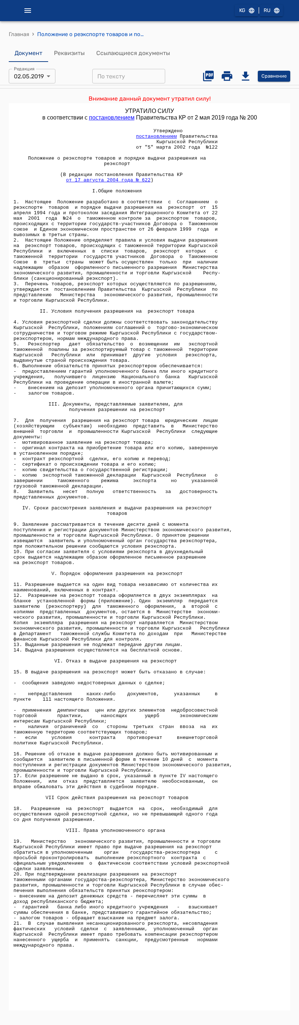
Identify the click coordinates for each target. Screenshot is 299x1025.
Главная (19, 34)
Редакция (24, 68)
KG (242, 10)
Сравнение (274, 76)
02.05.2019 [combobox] (29, 76)
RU (267, 10)
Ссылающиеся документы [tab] (133, 53)
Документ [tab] (28, 53)
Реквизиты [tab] (69, 53)
